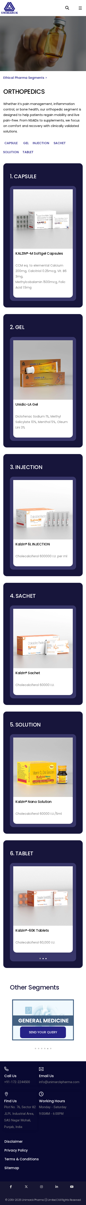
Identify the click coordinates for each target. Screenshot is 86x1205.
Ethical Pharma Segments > (25, 77)
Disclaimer (13, 1141)
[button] (11, 143)
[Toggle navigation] (80, 8)
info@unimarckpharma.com (59, 1082)
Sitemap (11, 1168)
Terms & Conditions (21, 1159)
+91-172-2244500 (17, 1082)
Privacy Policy (16, 1150)
